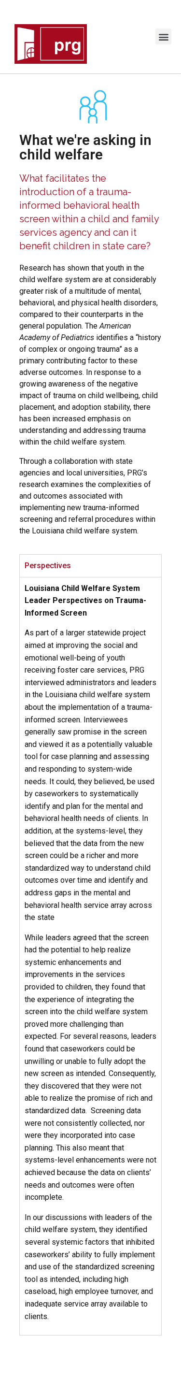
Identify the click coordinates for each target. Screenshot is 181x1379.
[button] (163, 36)
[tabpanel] (90, 956)
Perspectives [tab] (48, 565)
